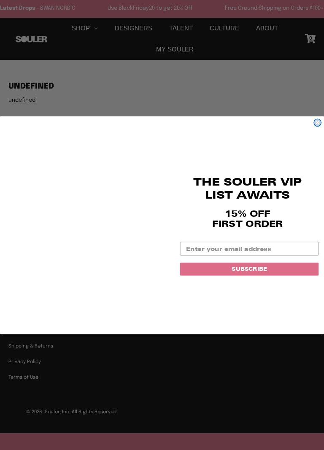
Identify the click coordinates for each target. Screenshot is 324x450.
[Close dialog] (317, 122)
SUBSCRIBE (249, 269)
